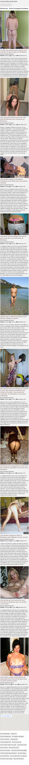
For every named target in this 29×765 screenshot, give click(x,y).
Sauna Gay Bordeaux (18, 758)
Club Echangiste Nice (5, 742)
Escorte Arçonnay (16, 742)
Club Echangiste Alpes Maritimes (8, 753)
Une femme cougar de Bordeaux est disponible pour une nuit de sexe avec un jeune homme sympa (13, 679)
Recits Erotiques (22, 753)
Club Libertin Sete (22, 744)
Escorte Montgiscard (5, 736)
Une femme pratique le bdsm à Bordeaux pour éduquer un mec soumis (14, 536)
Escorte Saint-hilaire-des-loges (8, 744)
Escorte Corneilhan (5, 750)
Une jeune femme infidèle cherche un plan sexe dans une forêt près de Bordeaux (13, 238)
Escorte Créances (4, 739)
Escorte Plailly (4, 747)
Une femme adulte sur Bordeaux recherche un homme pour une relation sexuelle (14, 181)
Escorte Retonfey (4, 756)
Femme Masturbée (5, 733)
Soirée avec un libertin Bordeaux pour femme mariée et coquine (13, 317)
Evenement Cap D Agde (6, 758)
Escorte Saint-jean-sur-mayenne (18, 756)
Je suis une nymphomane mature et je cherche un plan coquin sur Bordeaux (13, 51)
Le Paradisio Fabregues (18, 736)
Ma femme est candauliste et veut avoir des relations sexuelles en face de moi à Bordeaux (14, 467)
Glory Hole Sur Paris (14, 747)
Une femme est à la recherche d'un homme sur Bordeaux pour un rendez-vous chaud (13, 602)
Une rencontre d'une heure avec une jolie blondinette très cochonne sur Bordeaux (13, 119)
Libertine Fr (14, 733)
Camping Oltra (14, 739)
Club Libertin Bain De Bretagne (19, 750)
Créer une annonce (6, 4)
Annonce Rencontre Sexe (8, 1)
